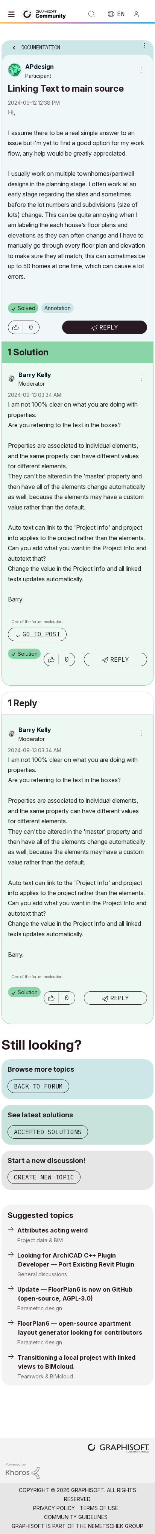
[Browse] (13, 14)
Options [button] (143, 45)
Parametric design (39, 1308)
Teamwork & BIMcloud (45, 1376)
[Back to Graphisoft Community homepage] (46, 13)
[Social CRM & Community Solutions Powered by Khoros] (23, 1470)
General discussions (42, 1274)
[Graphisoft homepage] (118, 1449)
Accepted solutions (48, 1132)
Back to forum (38, 1086)
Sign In (139, 14)
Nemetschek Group (115, 1526)
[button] (15, 327)
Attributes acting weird (52, 1230)
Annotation (57, 308)
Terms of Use (99, 1508)
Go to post (41, 634)
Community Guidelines (76, 1517)
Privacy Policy (54, 1508)
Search (91, 14)
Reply (108, 327)
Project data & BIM (40, 1240)
